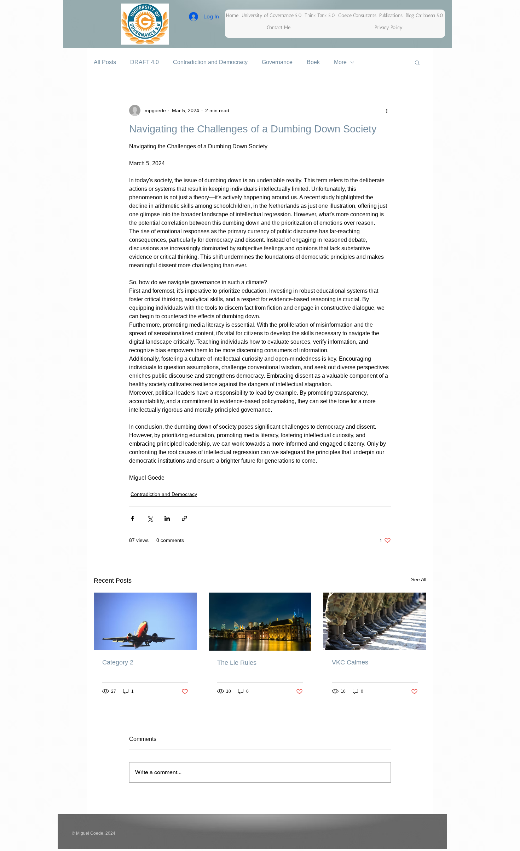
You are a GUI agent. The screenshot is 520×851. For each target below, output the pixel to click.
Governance (277, 62)
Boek (313, 62)
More (340, 62)
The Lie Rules (236, 662)
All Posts (105, 62)
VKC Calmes (350, 662)
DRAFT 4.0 (144, 62)
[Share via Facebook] (132, 518)
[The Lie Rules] (260, 622)
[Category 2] (145, 621)
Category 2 (117, 662)
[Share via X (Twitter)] (149, 518)
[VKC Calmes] (374, 621)
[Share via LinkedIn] (167, 518)
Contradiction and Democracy (210, 62)
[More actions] (386, 110)
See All (418, 579)
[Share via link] (184, 518)
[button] (417, 62)
